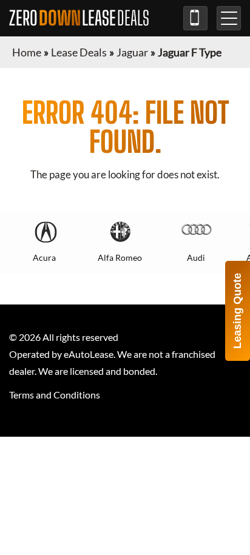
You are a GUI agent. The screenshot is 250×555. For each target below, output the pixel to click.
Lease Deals (79, 52)
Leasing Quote (237, 311)
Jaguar (132, 52)
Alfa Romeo (120, 257)
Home (26, 52)
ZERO (79, 18)
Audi (196, 257)
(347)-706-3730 (195, 18)
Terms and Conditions (54, 394)
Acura (44, 257)
